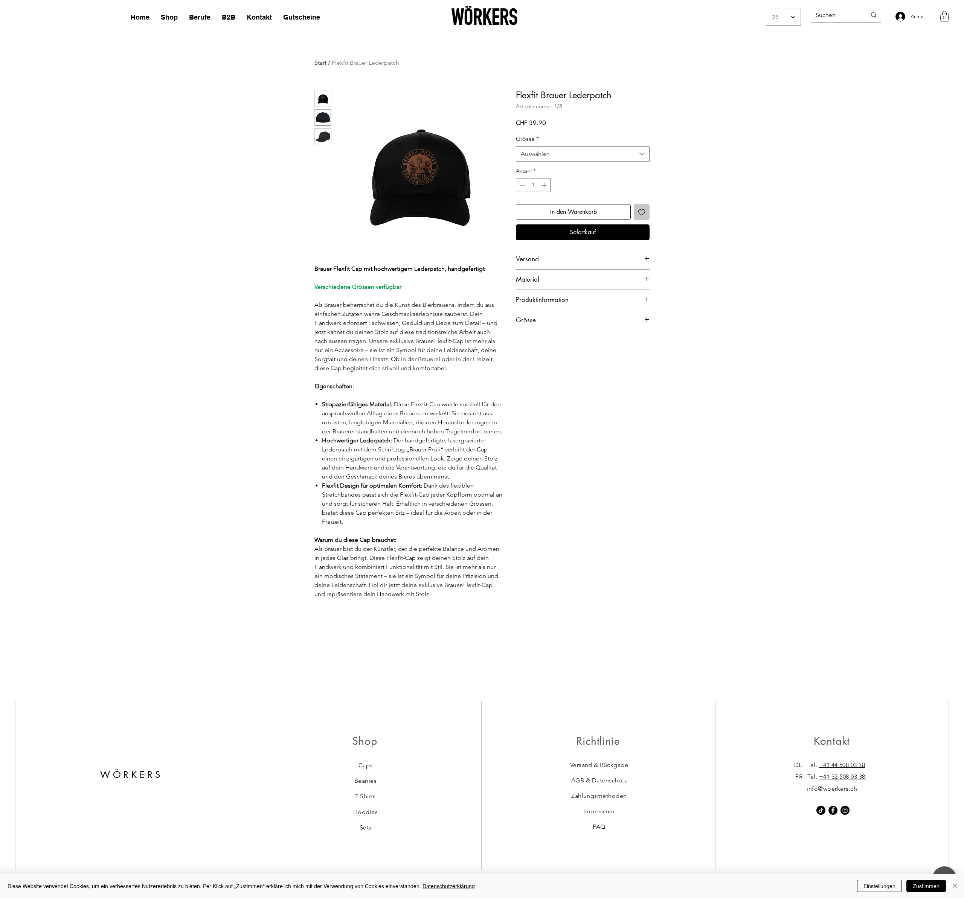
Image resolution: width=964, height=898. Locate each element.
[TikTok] (820, 810)
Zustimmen (926, 886)
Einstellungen (879, 886)
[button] (944, 16)
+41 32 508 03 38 (843, 776)
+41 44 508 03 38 (842, 764)
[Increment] (544, 185)
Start (320, 62)
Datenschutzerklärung (449, 886)
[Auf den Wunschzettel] (642, 212)
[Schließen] (954, 886)
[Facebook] (832, 810)
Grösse (527, 138)
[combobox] (583, 154)
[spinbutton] (533, 185)
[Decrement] (521, 185)
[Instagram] (845, 810)
